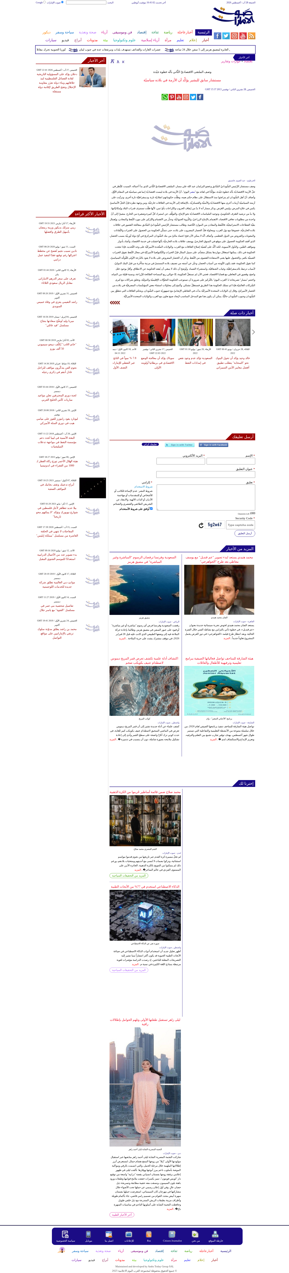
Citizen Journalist (172, 1240)
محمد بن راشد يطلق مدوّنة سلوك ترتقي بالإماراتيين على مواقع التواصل (57, 633)
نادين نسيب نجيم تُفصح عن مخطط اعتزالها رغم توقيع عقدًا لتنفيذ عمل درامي (57, 255)
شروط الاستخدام (143, 486)
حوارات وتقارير (231, 61)
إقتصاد (248, 61)
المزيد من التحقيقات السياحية (129, 875)
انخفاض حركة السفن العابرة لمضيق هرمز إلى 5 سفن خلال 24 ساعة (231, 49)
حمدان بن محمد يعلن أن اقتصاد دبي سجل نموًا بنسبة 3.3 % (244, 363)
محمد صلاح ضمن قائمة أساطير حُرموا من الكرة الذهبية (145, 792)
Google (39, 2)
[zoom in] (112, 61)
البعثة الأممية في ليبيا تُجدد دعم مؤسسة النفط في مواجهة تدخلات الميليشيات (57, 442)
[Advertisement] (123, 17)
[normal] (118, 61)
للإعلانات (129, 1240)
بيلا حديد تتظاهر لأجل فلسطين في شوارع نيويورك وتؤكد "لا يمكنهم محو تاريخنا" (57, 512)
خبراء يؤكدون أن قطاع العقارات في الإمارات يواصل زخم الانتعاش (207, 363)
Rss (149, 1240)
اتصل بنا (109, 1240)
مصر (192, 191)
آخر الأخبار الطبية (122, 1214)
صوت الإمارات (54, 2)
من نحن (196, 1240)
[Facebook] (213, 446)
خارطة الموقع (216, 1240)
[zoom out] (123, 61)
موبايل (89, 1240)
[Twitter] (180, 446)
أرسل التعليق (245, 533)
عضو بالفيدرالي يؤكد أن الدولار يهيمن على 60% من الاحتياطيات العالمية (132, 363)
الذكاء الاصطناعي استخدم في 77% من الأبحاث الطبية (145, 886)
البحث (110, 2)
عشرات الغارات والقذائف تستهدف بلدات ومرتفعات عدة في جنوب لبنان (137, 49)
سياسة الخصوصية (65, 1240)
